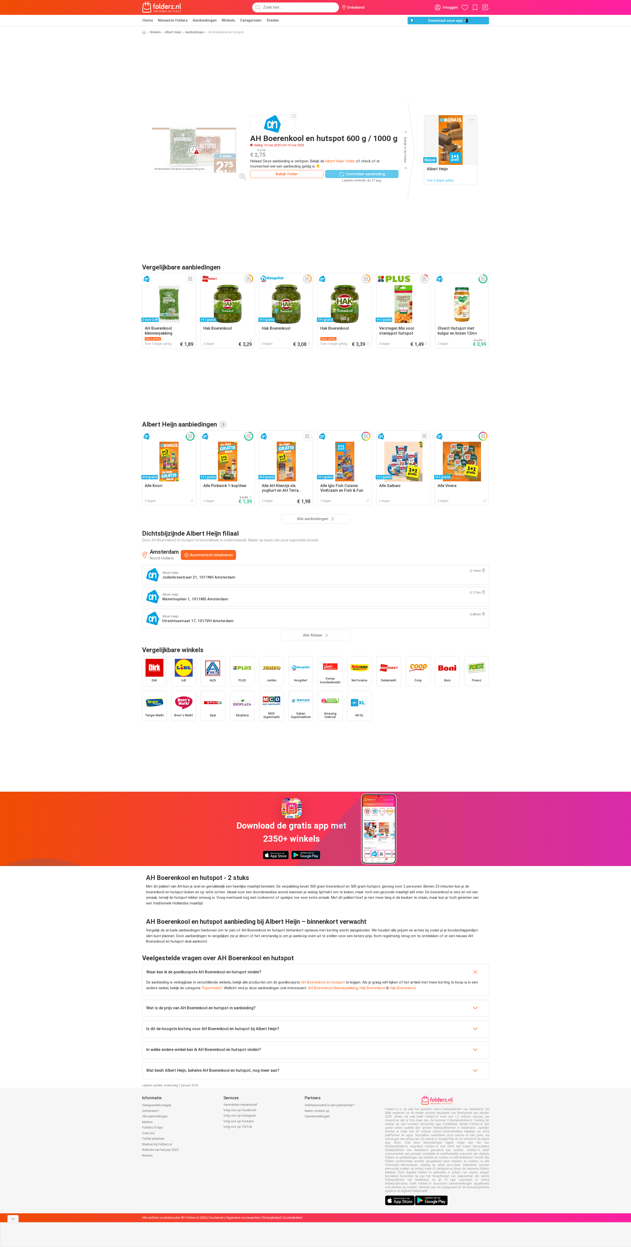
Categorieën (251, 20)
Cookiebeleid (292, 1217)
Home (148, 20)
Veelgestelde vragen (156, 1105)
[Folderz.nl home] (161, 7)
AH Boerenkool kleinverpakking (333, 988)
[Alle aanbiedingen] (223, 425)
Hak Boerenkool (372, 988)
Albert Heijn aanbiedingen (179, 424)
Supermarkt (211, 988)
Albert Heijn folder (340, 161)
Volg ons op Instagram (239, 1115)
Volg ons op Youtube (238, 1121)
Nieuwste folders (173, 20)
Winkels (228, 20)
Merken (147, 1122)
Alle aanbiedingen (155, 1116)
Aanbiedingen (205, 20)
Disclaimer (216, 1217)
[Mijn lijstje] (485, 7)
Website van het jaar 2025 (160, 1150)
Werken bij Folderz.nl (157, 1144)
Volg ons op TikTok (237, 1127)
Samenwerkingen (317, 1116)
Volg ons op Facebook (239, 1110)
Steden (273, 20)
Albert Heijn (173, 32)
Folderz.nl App (152, 1127)
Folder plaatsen (153, 1138)
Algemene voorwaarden (243, 1217)
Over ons (148, 1133)
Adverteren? (150, 1111)
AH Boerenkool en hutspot (323, 982)
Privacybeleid (271, 1217)
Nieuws (147, 1155)
